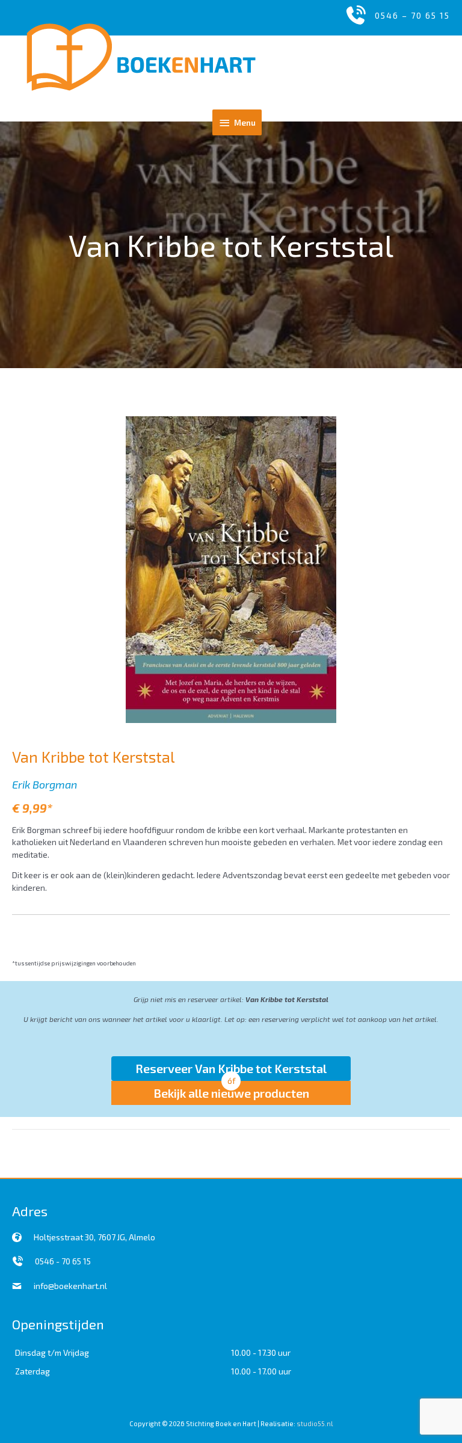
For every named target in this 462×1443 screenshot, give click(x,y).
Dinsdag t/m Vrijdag (52, 1352)
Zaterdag (32, 1371)
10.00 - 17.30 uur (261, 1352)
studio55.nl (315, 1423)
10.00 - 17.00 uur (261, 1371)
